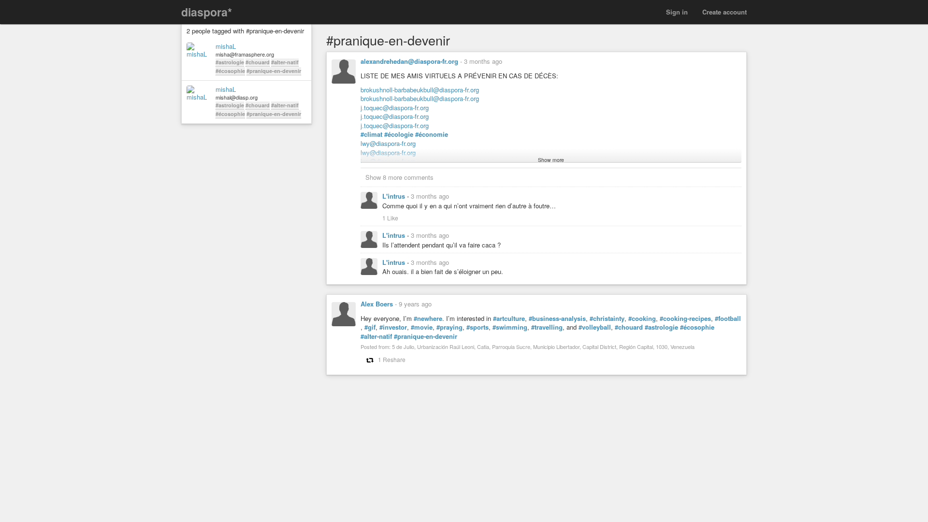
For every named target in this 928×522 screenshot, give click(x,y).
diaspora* (206, 12)
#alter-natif (285, 62)
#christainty (607, 318)
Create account (724, 11)
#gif (370, 327)
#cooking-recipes (685, 318)
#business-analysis (557, 318)
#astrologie (230, 62)
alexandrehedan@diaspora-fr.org (409, 61)
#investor (393, 327)
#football (728, 318)
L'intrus (394, 196)
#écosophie (230, 70)
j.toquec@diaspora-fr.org (395, 107)
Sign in (677, 11)
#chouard (258, 62)
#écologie (398, 134)
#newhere (428, 318)
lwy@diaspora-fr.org (388, 143)
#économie (431, 134)
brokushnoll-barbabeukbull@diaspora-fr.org (420, 89)
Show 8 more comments (399, 177)
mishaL (226, 46)
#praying (449, 327)
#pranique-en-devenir (273, 70)
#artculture (509, 318)
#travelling (547, 327)
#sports (477, 327)
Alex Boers (377, 303)
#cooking (642, 318)
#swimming (510, 327)
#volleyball (595, 327)
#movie (422, 327)
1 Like (390, 218)
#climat (371, 134)
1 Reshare (392, 359)
